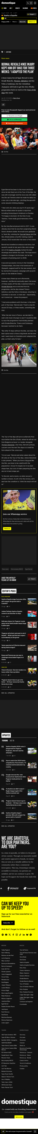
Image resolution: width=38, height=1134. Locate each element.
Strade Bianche (6, 286)
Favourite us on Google (15, 116)
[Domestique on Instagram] (16, 934)
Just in (12, 740)
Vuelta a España (10, 15)
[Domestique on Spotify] (2, 934)
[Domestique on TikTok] (20, 934)
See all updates (8, 693)
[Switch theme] (29, 2)
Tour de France (25, 234)
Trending (5, 740)
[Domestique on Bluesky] (27, 934)
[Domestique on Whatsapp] (31, 934)
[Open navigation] (35, 3)
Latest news (8, 52)
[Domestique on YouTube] (6, 934)
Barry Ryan (16, 98)
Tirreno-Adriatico (21, 81)
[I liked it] (3, 104)
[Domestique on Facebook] (13, 934)
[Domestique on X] (9, 934)
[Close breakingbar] (35, 1131)
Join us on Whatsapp (15, 119)
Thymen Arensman (7, 445)
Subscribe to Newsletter (15, 123)
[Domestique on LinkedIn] (24, 934)
